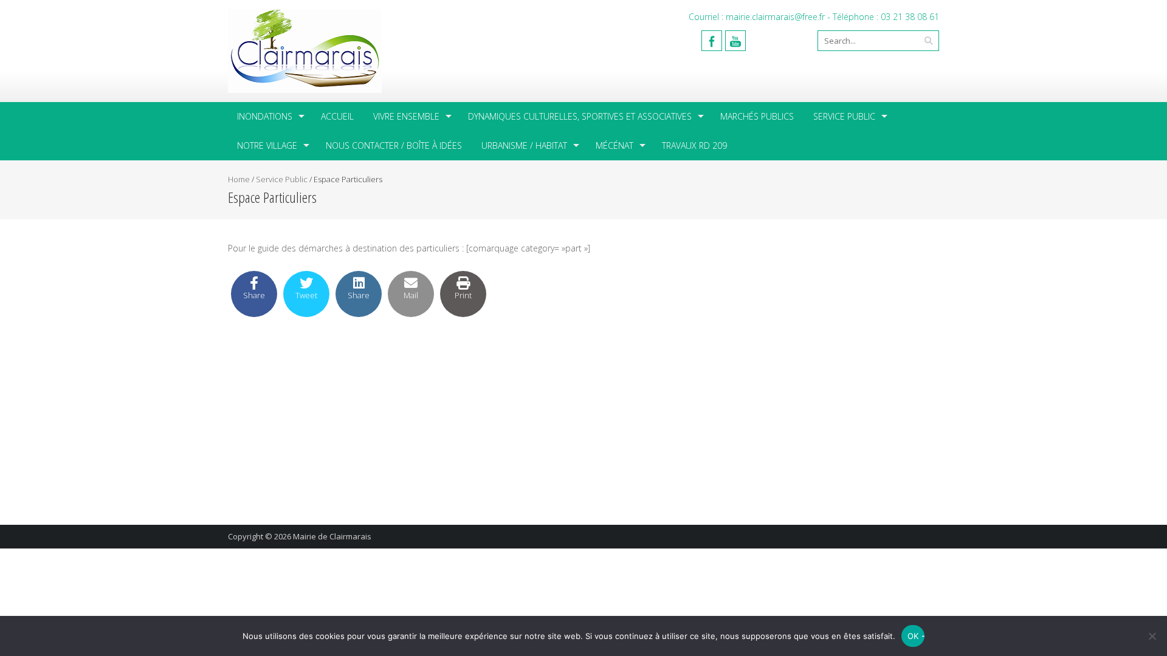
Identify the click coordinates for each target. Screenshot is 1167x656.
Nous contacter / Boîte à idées (394, 145)
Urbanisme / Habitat (524, 145)
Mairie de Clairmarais (332, 536)
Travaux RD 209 (694, 145)
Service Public (844, 116)
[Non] (1152, 636)
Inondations (264, 116)
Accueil (337, 116)
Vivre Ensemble (406, 116)
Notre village (267, 145)
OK (913, 636)
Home (239, 179)
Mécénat (614, 145)
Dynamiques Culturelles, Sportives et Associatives (580, 116)
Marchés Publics (757, 116)
